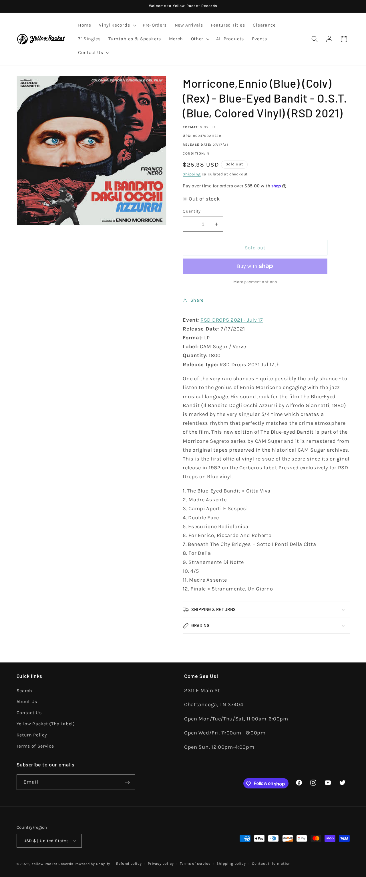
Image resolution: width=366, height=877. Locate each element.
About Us (27, 701)
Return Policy (32, 734)
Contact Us (29, 712)
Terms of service (195, 863)
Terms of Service (35, 745)
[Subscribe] (127, 782)
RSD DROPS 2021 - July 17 (231, 320)
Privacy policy (161, 863)
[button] (117, 25)
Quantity (192, 211)
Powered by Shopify (92, 864)
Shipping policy (231, 863)
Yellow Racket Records (52, 864)
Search (24, 690)
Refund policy (129, 863)
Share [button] (197, 300)
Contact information (271, 863)
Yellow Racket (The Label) (46, 723)
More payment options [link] (255, 281)
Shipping (191, 174)
